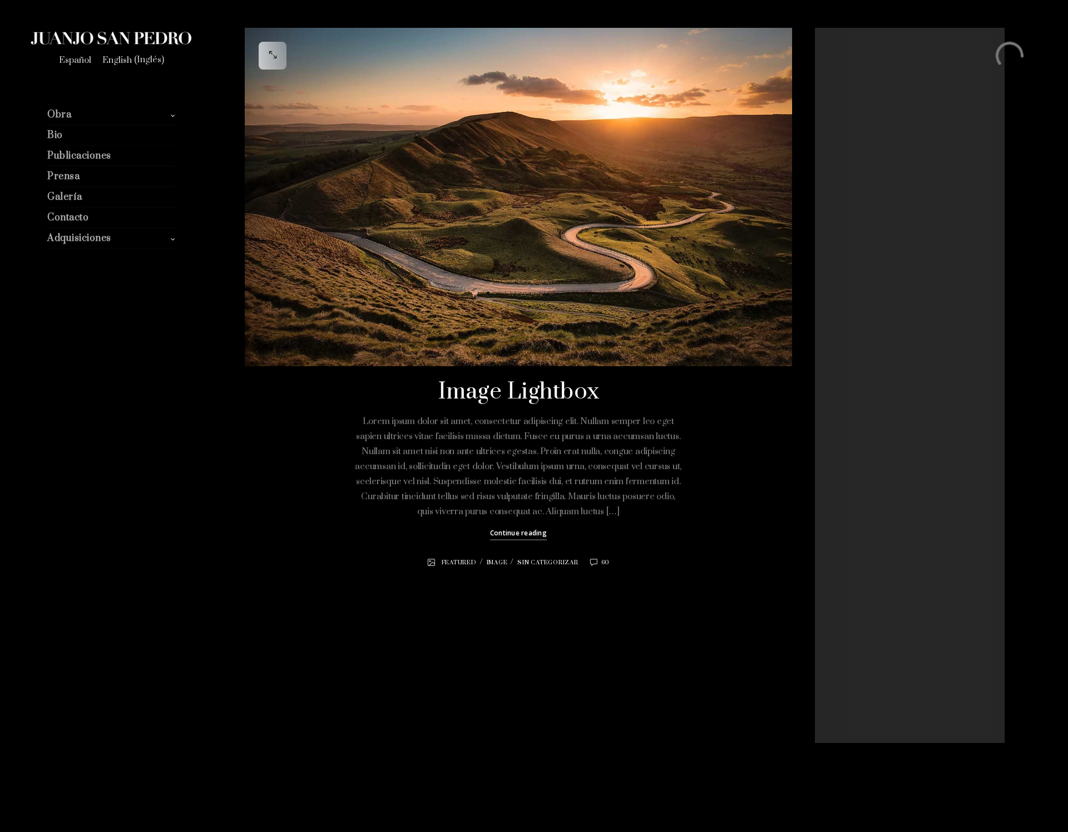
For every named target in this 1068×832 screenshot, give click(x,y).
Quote (847, 573)
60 (605, 563)
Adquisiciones (79, 238)
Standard (852, 601)
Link (844, 547)
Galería (64, 197)
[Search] (968, 83)
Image (497, 563)
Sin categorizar (547, 563)
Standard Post (861, 172)
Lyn (853, 277)
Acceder (851, 667)
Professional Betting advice (892, 253)
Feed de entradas (865, 681)
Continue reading (518, 533)
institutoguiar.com (877, 305)
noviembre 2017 (862, 371)
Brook (858, 291)
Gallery (848, 519)
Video (846, 614)
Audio (847, 479)
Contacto (67, 217)
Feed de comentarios (872, 694)
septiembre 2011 (864, 412)
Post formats (858, 560)
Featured (459, 563)
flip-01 (847, 145)
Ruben (858, 318)
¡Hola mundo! (859, 159)
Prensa (63, 176)
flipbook (850, 506)
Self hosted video (865, 199)
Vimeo (890, 291)
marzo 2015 (856, 399)
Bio (55, 135)
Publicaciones (79, 156)
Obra (59, 115)
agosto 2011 (856, 425)
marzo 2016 (856, 385)
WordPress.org (862, 708)
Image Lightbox (519, 391)
